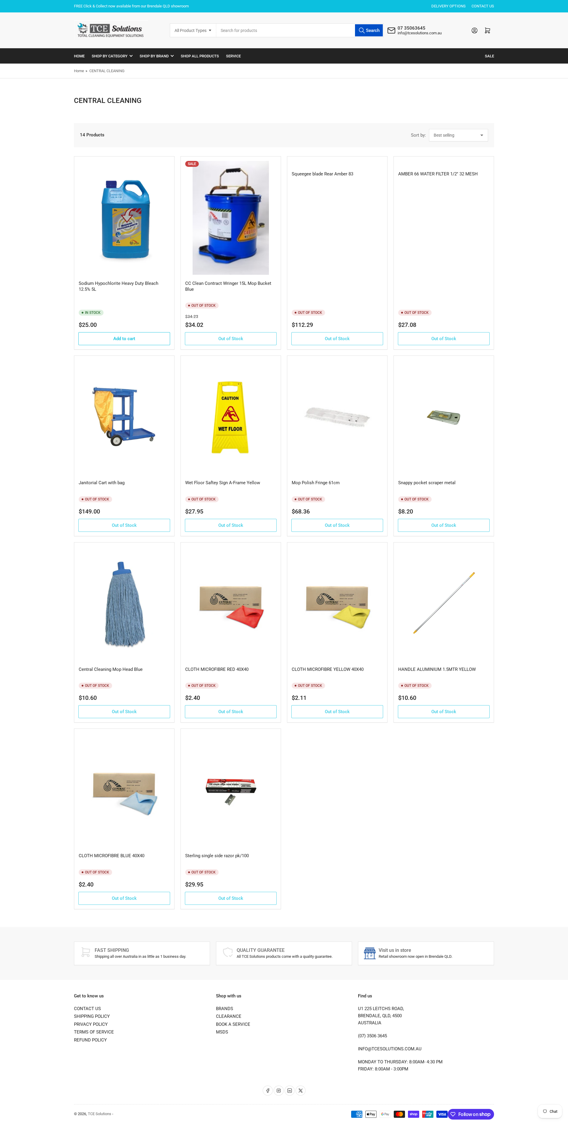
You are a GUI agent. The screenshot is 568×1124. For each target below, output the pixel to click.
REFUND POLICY (90, 1040)
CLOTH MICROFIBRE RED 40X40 (216, 669)
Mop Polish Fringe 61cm (316, 482)
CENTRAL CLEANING (107, 71)
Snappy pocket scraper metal (427, 482)
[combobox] (300, 30)
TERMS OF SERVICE (94, 1032)
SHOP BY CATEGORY (110, 56)
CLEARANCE (228, 1016)
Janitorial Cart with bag (102, 482)
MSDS (222, 1032)
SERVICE (233, 56)
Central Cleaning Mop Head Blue (111, 669)
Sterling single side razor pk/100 (217, 855)
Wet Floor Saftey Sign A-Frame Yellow (222, 482)
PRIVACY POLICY (91, 1024)
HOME (79, 56)
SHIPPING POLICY (92, 1016)
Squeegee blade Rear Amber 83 (322, 174)
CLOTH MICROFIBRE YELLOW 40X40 (328, 669)
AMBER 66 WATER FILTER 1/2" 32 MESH (438, 174)
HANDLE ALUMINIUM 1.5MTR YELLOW (437, 669)
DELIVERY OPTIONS (448, 6)
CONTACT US (483, 6)
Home (79, 71)
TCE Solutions (99, 1114)
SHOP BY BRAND (154, 56)
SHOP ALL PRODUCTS (200, 56)
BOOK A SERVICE (233, 1024)
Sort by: (418, 135)
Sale (489, 56)
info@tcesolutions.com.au (420, 33)
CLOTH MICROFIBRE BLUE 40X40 (111, 855)
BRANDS (224, 1008)
